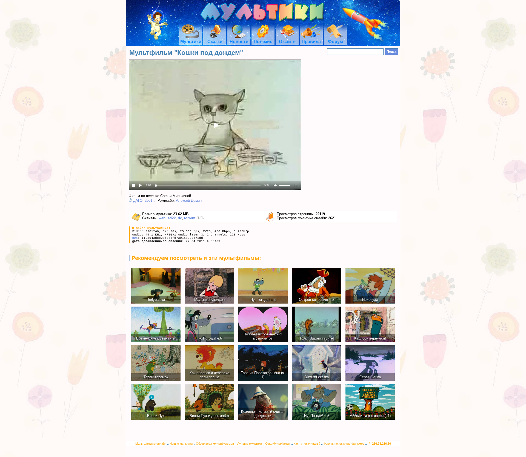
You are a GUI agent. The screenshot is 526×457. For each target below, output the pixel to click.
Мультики (190, 41)
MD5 (135, 238)
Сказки (214, 41)
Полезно (263, 41)
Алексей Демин (189, 200)
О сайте (287, 41)
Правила (311, 41)
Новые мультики (181, 443)
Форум (335, 41)
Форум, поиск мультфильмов (344, 443)
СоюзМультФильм (277, 443)
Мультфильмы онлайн (150, 443)
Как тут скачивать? (307, 443)
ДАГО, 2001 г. (144, 200)
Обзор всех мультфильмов (215, 443)
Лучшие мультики (249, 443)
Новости (239, 41)
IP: (379, 443)
